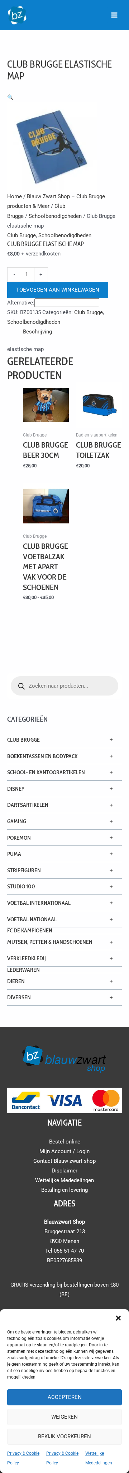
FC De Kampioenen (29, 930)
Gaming (16, 821)
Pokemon (19, 837)
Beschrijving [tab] (37, 331)
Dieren (16, 981)
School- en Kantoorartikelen (46, 772)
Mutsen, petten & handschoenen (49, 941)
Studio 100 (21, 886)
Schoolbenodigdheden (55, 216)
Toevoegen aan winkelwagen (57, 290)
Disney (15, 788)
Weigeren (64, 1417)
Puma (14, 853)
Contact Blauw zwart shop (64, 1161)
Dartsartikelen (27, 804)
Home (14, 196)
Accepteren (65, 1397)
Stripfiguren (24, 870)
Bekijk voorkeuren (64, 1436)
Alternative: (20, 302)
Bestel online (64, 1141)
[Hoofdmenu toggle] (114, 15)
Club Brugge (23, 739)
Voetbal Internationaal (39, 902)
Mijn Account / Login (64, 1151)
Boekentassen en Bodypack (42, 756)
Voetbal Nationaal (32, 919)
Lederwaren (23, 969)
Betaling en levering (64, 1190)
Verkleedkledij (26, 958)
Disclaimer (64, 1170)
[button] (118, 1318)
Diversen (19, 997)
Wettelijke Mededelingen (64, 1180)
